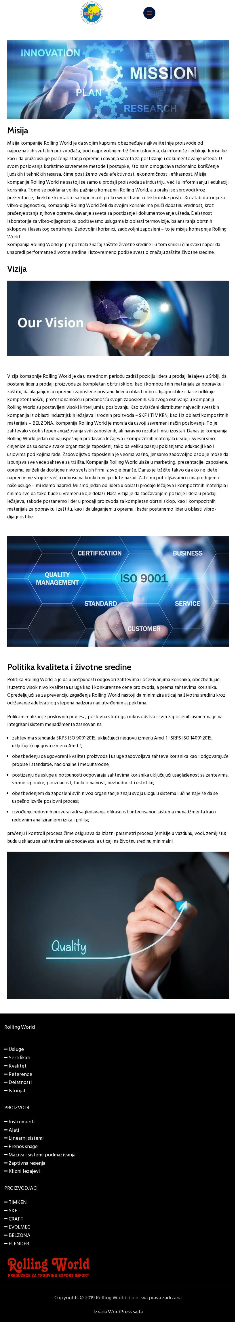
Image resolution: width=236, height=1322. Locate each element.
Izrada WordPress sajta (118, 1312)
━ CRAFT (13, 1219)
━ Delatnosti (18, 1082)
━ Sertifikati (17, 1058)
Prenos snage (23, 1147)
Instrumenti (22, 1122)
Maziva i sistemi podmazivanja (42, 1155)
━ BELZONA (17, 1235)
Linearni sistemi (26, 1138)
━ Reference (18, 1074)
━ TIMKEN (15, 1202)
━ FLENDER (16, 1244)
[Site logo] (92, 13)
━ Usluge (14, 1049)
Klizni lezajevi (24, 1171)
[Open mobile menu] (149, 13)
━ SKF (10, 1211)
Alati (14, 1130)
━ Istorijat (15, 1091)
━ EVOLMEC (17, 1227)
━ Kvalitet (15, 1066)
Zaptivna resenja (27, 1163)
